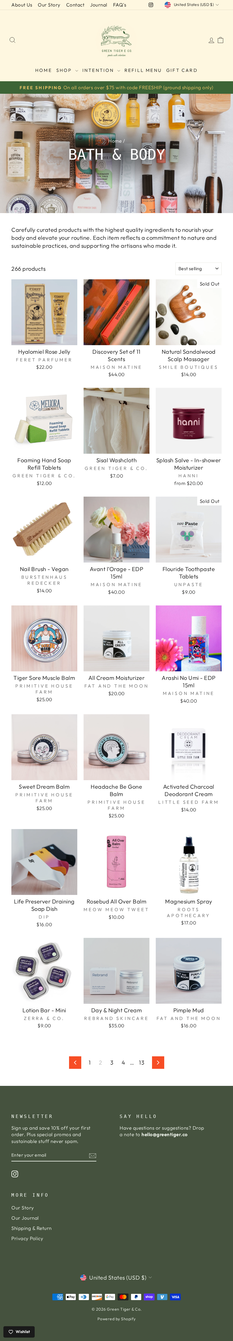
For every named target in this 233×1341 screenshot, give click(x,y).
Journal (98, 5)
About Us (21, 5)
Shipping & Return (31, 1228)
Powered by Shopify (116, 1318)
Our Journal (25, 1218)
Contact (75, 5)
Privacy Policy (27, 1238)
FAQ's (119, 5)
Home (43, 70)
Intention (99, 70)
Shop (65, 70)
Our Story (49, 5)
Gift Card (182, 70)
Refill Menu (143, 70)
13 (141, 1062)
